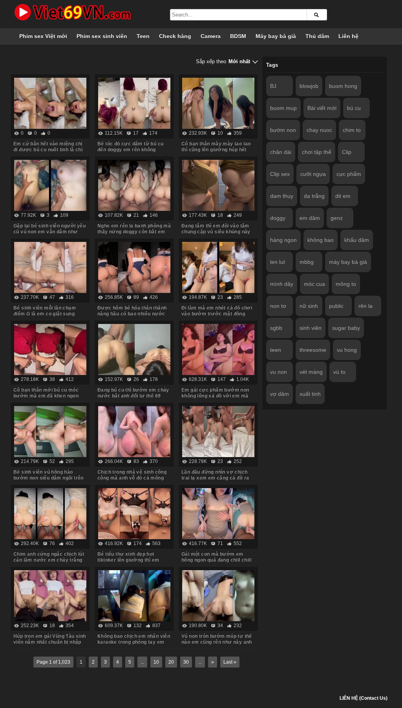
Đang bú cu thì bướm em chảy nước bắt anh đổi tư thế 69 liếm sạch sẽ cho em (133, 395)
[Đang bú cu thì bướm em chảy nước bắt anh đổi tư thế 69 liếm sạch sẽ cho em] (134, 349)
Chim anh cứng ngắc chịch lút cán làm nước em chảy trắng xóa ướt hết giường (48, 560)
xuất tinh (310, 394)
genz (337, 218)
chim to (352, 130)
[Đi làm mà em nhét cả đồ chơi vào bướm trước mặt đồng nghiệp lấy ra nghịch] (218, 267)
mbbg (307, 262)
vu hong (347, 350)
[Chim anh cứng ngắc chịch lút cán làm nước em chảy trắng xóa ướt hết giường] (50, 513)
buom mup (283, 108)
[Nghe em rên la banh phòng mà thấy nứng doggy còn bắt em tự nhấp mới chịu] (134, 185)
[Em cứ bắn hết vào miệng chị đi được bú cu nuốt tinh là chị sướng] (50, 103)
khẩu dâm (356, 240)
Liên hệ (348, 36)
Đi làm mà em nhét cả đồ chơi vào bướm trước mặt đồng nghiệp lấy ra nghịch (216, 313)
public (336, 306)
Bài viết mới (321, 108)
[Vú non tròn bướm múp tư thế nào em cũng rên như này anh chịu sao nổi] (218, 595)
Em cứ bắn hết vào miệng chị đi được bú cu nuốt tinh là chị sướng (47, 149)
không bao (320, 240)
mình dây (281, 284)
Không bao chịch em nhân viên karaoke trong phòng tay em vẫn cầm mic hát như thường (133, 642)
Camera (211, 36)
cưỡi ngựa (313, 174)
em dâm (310, 218)
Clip (346, 152)
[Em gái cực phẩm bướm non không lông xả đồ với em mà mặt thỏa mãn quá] (218, 349)
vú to (339, 372)
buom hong (343, 86)
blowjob (309, 86)
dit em (343, 196)
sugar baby (346, 328)
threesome (313, 350)
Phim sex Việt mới (43, 36)
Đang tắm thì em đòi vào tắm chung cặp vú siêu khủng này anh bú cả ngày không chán (215, 231)
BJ (273, 86)
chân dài (280, 152)
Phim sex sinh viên (102, 36)
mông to (346, 284)
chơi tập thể (316, 152)
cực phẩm (348, 174)
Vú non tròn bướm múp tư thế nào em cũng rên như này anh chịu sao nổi (216, 642)
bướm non (283, 130)
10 (156, 662)
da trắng (314, 196)
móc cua (314, 284)
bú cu (354, 108)
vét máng (311, 372)
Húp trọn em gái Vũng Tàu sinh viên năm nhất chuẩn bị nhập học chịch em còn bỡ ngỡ (49, 642)
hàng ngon (283, 240)
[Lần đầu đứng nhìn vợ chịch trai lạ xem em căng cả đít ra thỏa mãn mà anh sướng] (218, 431)
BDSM (238, 36)
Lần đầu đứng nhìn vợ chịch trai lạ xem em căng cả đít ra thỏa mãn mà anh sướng (215, 478)
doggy (277, 218)
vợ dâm (279, 394)
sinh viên (311, 328)
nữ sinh (309, 306)
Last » (229, 662)
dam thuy (281, 196)
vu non (278, 372)
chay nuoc (319, 130)
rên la (365, 306)
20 (171, 662)
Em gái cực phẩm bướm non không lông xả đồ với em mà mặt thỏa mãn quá (215, 395)
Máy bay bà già (276, 36)
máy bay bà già (348, 262)
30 (186, 662)
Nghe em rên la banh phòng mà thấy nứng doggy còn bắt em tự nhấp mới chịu (134, 231)
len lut (277, 262)
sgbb (276, 328)
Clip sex (280, 174)
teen (275, 350)
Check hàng (175, 36)
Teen (143, 36)
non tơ (278, 306)
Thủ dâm (317, 36)
